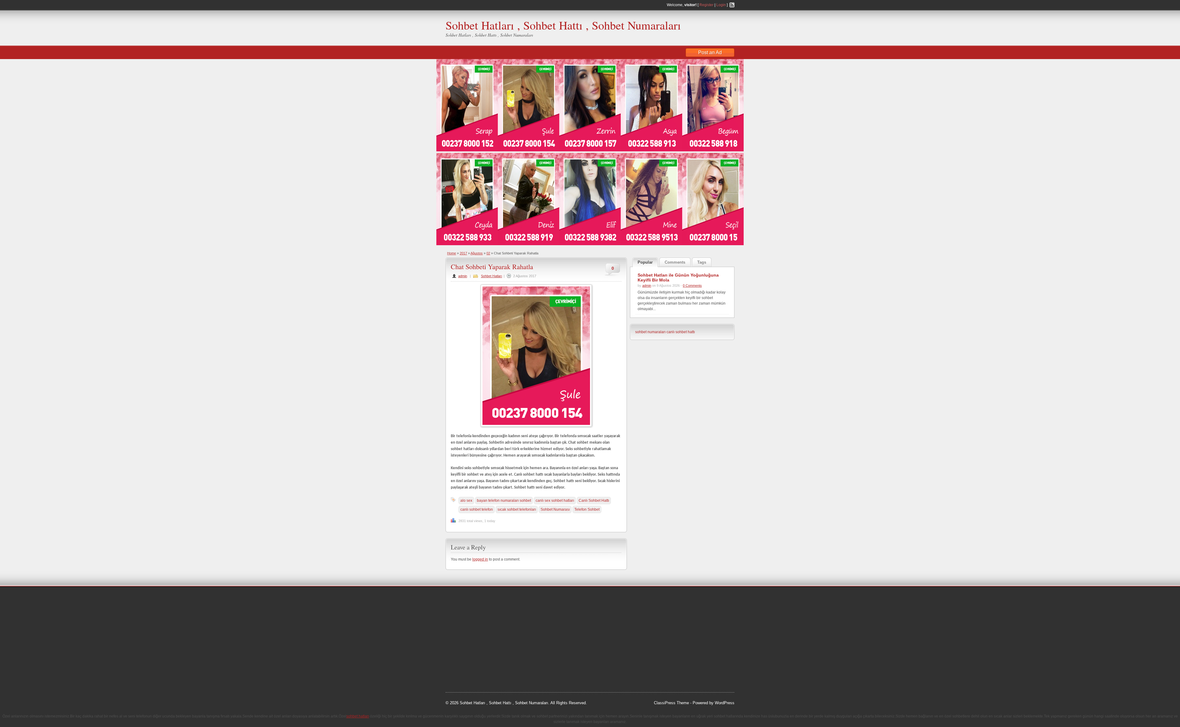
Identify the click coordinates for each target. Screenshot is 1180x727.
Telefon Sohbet (587, 509)
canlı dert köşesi (476, 644)
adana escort (463, 598)
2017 (463, 253)
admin (462, 276)
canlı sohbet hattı (681, 332)
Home (451, 253)
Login (721, 5)
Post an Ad (710, 52)
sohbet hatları (463, 621)
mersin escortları (476, 660)
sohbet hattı (486, 606)
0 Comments (692, 285)
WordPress (724, 703)
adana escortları (493, 598)
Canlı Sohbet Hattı (594, 500)
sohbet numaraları (650, 332)
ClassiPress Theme (671, 703)
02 (488, 253)
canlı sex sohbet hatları (555, 500)
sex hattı (501, 644)
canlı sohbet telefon (476, 509)
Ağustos (476, 253)
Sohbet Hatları (491, 276)
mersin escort (476, 668)
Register (706, 5)
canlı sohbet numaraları (473, 637)
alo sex (466, 500)
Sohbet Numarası (555, 509)
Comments (675, 262)
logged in (480, 559)
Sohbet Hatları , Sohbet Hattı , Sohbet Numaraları (563, 25)
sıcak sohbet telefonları (517, 509)
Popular (645, 262)
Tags (701, 262)
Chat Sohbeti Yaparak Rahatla (492, 266)
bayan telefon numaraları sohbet (504, 500)
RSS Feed (732, 4)
